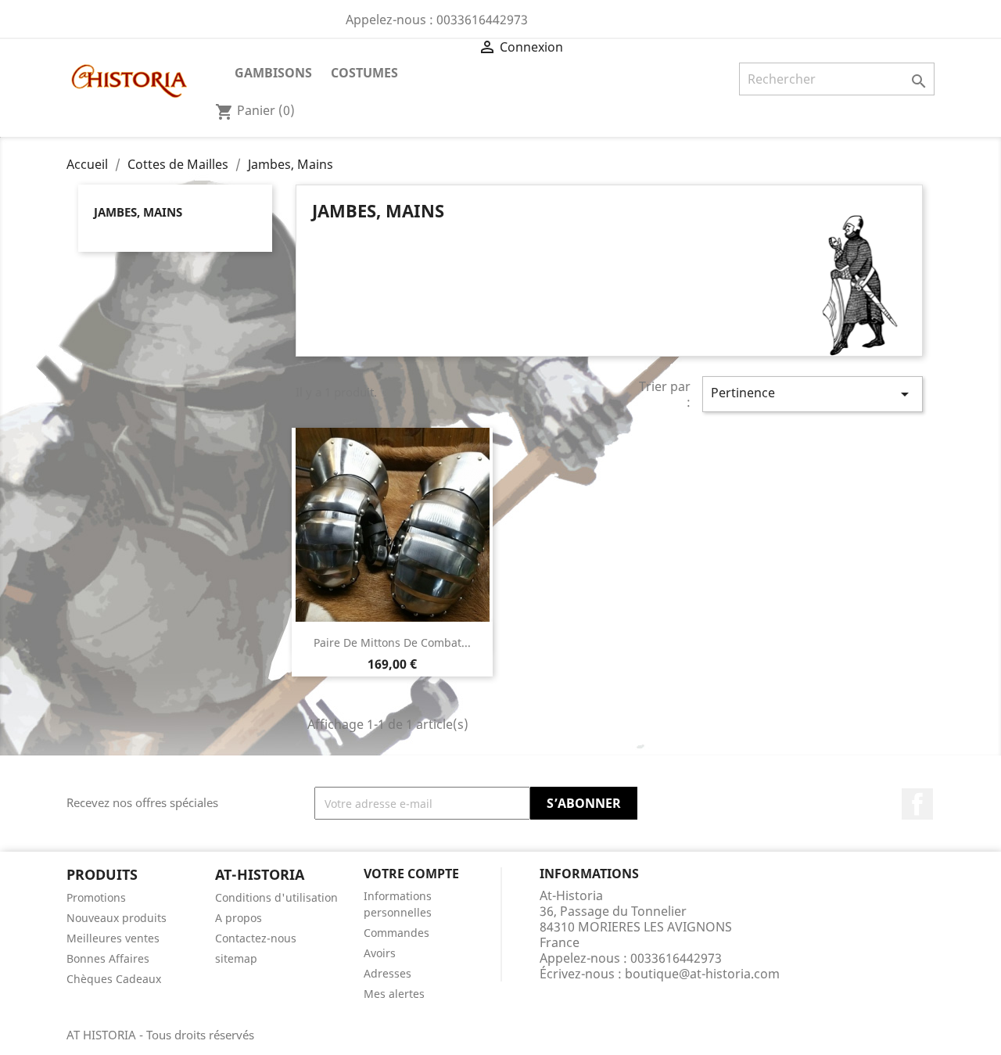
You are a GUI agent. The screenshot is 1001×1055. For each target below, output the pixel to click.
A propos (238, 917)
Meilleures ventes (113, 938)
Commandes (396, 932)
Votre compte (411, 873)
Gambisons (273, 72)
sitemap (236, 958)
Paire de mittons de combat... (392, 642)
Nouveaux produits (116, 917)
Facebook (917, 804)
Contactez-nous (255, 938)
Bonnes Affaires (107, 958)
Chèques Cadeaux (113, 978)
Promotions (96, 897)
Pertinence (812, 394)
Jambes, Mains (138, 212)
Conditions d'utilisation (276, 897)
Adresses (387, 973)
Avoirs (380, 953)
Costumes (364, 72)
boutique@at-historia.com (702, 973)
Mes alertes (394, 993)
